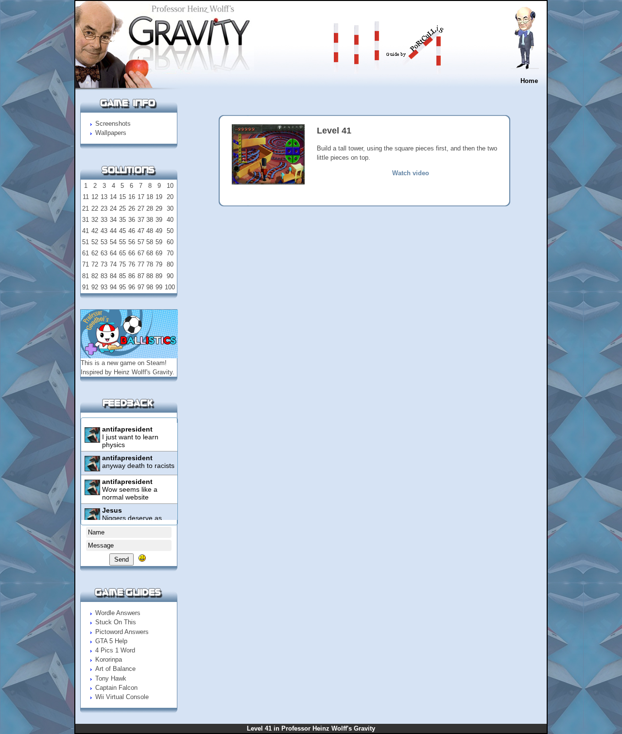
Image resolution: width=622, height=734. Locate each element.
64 (113, 253)
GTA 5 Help (111, 641)
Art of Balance (115, 668)
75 (122, 264)
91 (85, 287)
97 (141, 287)
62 (94, 253)
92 (94, 287)
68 (149, 253)
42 (94, 230)
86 (131, 276)
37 (141, 219)
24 (113, 208)
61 (85, 253)
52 (94, 242)
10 (170, 185)
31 (85, 219)
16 (131, 196)
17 (141, 196)
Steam (155, 363)
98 (149, 287)
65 (122, 253)
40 (170, 219)
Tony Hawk (110, 678)
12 (94, 196)
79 (159, 264)
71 (85, 264)
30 (170, 208)
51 (85, 242)
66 (131, 253)
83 (104, 276)
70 (170, 253)
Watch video (410, 173)
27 (141, 208)
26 (131, 208)
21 (85, 208)
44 (113, 230)
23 (104, 208)
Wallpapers (110, 132)
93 (104, 287)
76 (131, 264)
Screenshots (113, 123)
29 (159, 208)
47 (141, 230)
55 (122, 242)
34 (113, 219)
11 (86, 196)
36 (131, 219)
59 (159, 242)
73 (104, 264)
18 (149, 196)
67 (141, 253)
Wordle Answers (117, 613)
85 (122, 276)
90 (170, 276)
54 (113, 242)
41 (85, 230)
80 (170, 264)
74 (113, 264)
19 (159, 196)
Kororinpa (108, 659)
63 (104, 253)
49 (159, 230)
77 (141, 264)
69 (159, 253)
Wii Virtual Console (122, 697)
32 (94, 219)
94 (113, 287)
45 (122, 230)
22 (94, 208)
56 (131, 242)
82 (94, 276)
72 (94, 264)
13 (104, 196)
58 (149, 242)
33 (104, 219)
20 (170, 196)
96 (131, 287)
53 (104, 242)
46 (131, 230)
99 (159, 287)
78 (149, 264)
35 (122, 219)
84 (113, 276)
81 (85, 276)
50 (170, 230)
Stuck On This (115, 622)
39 (159, 219)
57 (141, 242)
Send (121, 559)
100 (170, 287)
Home (529, 80)
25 (122, 208)
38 (149, 219)
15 (122, 196)
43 (104, 230)
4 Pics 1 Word (115, 650)
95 (122, 287)
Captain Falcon (116, 687)
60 (170, 242)
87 (141, 276)
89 (159, 276)
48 (149, 230)
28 (149, 208)
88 (149, 276)
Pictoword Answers (122, 631)
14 (113, 196)
